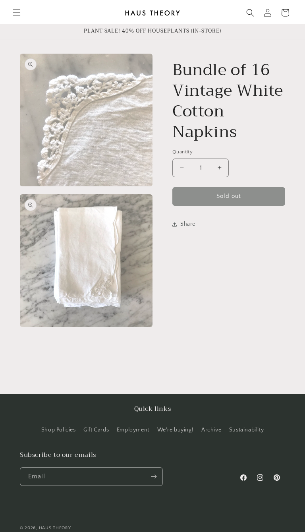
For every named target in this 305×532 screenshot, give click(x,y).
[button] (16, 12)
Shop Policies (58, 430)
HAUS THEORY (55, 528)
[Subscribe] (153, 476)
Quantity (182, 152)
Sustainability (246, 430)
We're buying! (175, 430)
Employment (133, 430)
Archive (211, 430)
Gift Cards (96, 430)
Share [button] (187, 224)
